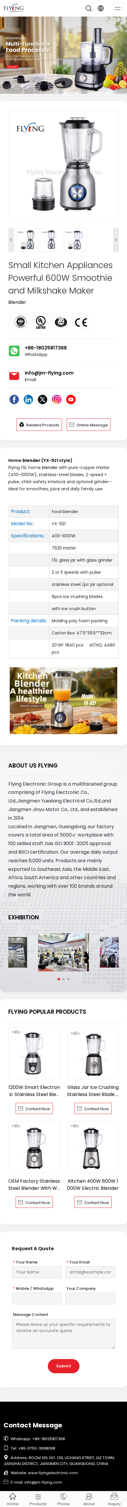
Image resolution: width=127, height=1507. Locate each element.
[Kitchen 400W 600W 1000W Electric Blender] (93, 1147)
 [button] (115, 240)
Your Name (25, 1262)
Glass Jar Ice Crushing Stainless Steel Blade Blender (93, 1091)
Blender (17, 302)
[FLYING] (63, 55)
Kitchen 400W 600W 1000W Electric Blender (93, 1185)
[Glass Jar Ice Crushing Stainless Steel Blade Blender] (93, 1053)
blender (31, 460)
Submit (63, 1366)
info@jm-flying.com (49, 373)
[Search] (88, 8)
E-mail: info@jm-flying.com (33, 1482)
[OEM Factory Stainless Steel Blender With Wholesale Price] (34, 1147)
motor (102, 467)
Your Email (78, 1262)
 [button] (11, 240)
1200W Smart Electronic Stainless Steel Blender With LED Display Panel (34, 1091)
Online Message (88, 425)
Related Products (39, 425)
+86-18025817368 (46, 347)
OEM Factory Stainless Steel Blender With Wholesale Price (34, 1185)
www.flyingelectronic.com (53, 1472)
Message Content (30, 1314)
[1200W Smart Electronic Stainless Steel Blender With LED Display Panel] (34, 1053)
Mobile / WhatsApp (33, 1288)
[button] (59, 979)
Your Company (81, 1288)
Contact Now (34, 1108)
